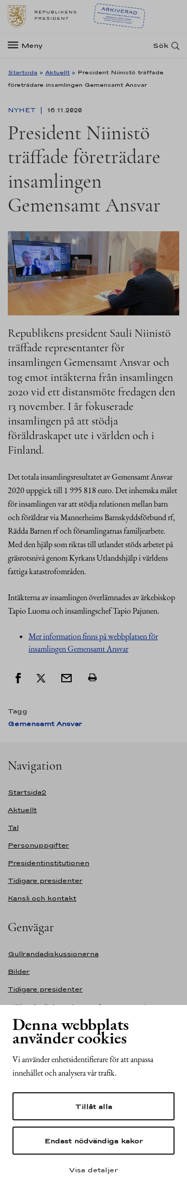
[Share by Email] (66, 678)
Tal (13, 827)
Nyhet (23, 110)
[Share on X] (41, 678)
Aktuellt (57, 72)
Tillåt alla (93, 1106)
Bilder (19, 971)
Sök (160, 45)
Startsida (22, 72)
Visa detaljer (93, 1169)
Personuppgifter (38, 845)
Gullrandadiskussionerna (53, 953)
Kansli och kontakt (42, 898)
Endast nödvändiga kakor (94, 1140)
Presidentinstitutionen (48, 862)
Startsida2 (27, 792)
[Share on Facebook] (18, 678)
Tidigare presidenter (45, 880)
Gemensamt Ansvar (45, 723)
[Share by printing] (92, 678)
